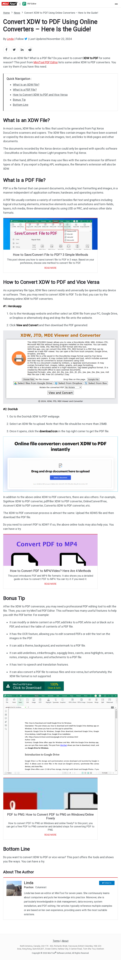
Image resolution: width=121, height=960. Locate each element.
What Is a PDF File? (25, 89)
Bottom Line (20, 104)
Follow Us (107, 883)
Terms (56, 940)
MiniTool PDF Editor (46, 62)
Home (6, 12)
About (65, 940)
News (17, 12)
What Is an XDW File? (26, 84)
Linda (10, 39)
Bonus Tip (19, 99)
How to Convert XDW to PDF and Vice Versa (40, 94)
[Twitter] (26, 39)
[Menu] (116, 4)
